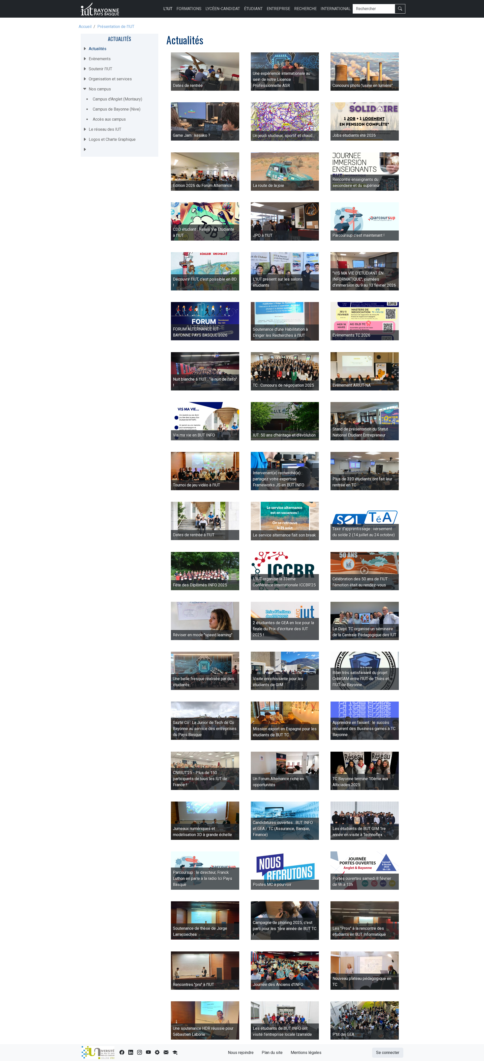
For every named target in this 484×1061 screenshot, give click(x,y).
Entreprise (278, 8)
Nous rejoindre (241, 1052)
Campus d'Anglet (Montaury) (117, 99)
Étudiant (253, 8)
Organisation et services (110, 79)
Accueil (85, 26)
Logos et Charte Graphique (112, 139)
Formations (188, 8)
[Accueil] (102, 8)
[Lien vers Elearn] (174, 1052)
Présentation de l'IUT (115, 26)
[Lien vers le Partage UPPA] (166, 1052)
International (336, 8)
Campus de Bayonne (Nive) (116, 109)
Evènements (100, 58)
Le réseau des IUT (105, 129)
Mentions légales (306, 1052)
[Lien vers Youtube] (148, 1052)
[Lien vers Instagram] (139, 1052)
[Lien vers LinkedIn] (130, 1052)
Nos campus (100, 89)
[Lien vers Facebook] (121, 1052)
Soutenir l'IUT (100, 69)
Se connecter (387, 1052)
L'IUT (167, 8)
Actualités (119, 39)
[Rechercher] (400, 9)
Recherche (305, 8)
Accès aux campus (109, 119)
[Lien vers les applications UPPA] (157, 1052)
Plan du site (272, 1052)
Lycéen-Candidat (222, 8)
